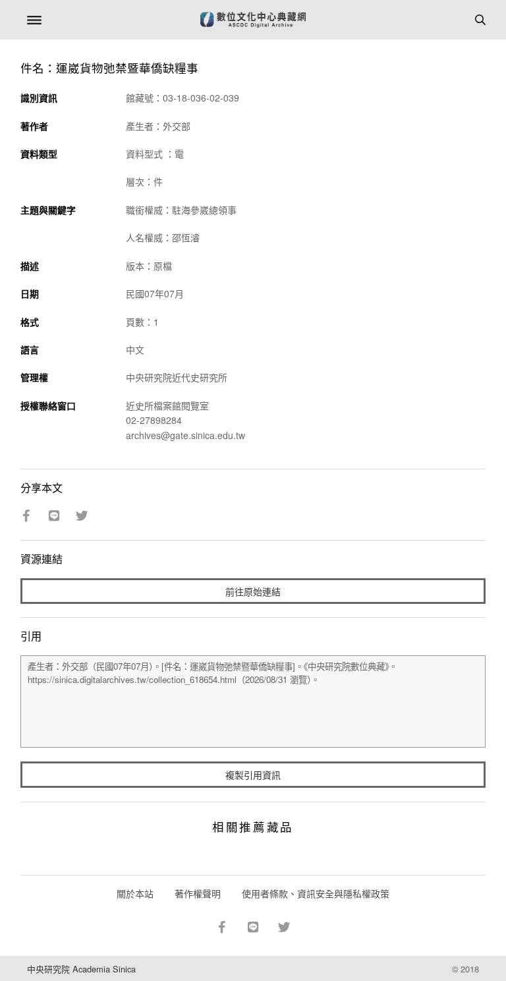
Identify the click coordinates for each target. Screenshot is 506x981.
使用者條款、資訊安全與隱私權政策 (315, 893)
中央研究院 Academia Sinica (81, 969)
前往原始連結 (253, 591)
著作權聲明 (198, 893)
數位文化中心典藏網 (253, 20)
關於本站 (135, 893)
